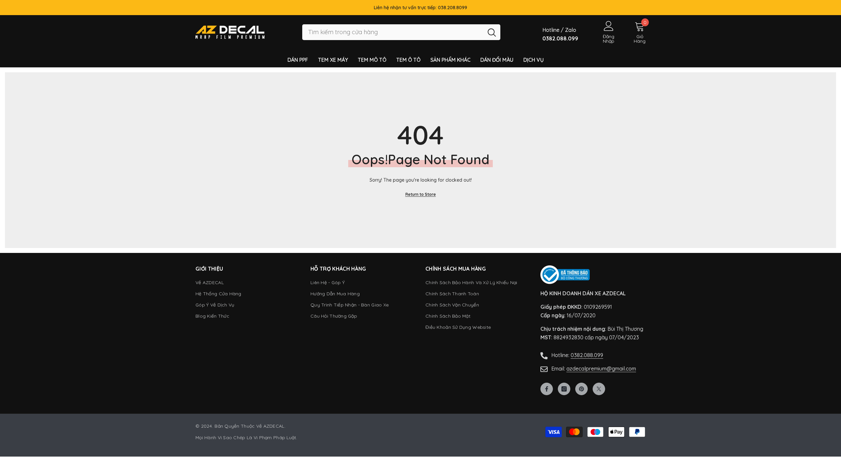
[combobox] (392, 32)
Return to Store (420, 194)
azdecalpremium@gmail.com (601, 368)
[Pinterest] (581, 389)
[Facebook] (546, 389)
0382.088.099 (587, 355)
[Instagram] (564, 389)
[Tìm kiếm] (401, 32)
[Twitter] (599, 389)
